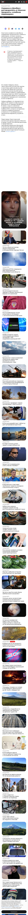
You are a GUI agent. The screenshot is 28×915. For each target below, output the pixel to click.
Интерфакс (5, 46)
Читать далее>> (10, 131)
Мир (3, 17)
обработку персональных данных (10, 906)
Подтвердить (14, 911)
